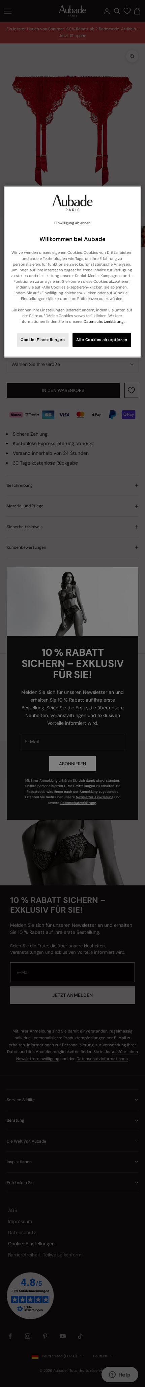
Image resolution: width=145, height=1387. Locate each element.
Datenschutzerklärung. (104, 321)
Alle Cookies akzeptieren (101, 339)
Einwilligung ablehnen (72, 223)
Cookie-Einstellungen (43, 339)
